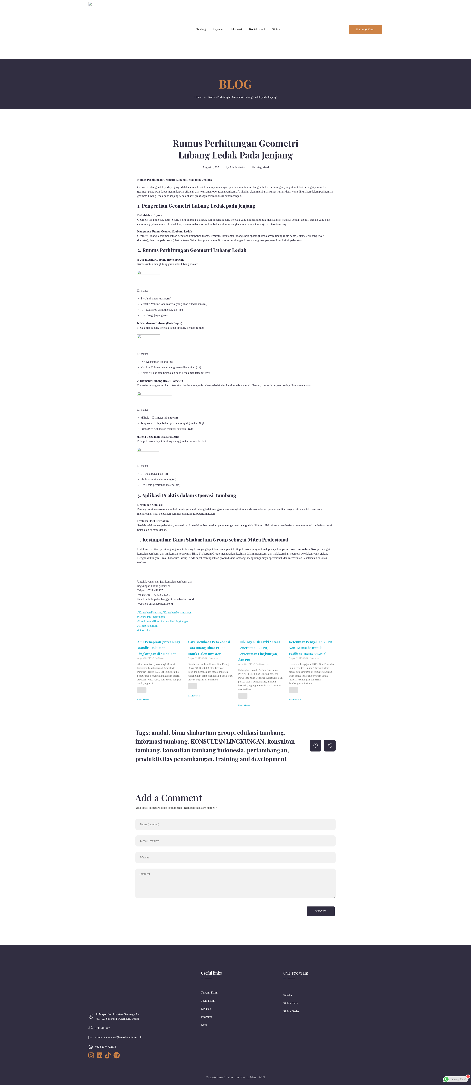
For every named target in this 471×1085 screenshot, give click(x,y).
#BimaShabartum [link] (147, 625)
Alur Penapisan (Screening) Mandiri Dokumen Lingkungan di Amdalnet (158, 648)
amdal (159, 732)
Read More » (143, 699)
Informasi (236, 29)
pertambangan (267, 750)
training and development (251, 759)
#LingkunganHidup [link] (148, 621)
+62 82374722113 (105, 1046)
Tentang (201, 29)
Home (198, 97)
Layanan (218, 29)
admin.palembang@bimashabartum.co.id (118, 1037)
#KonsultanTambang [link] (149, 612)
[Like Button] (141, 690)
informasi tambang (161, 741)
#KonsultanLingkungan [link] (151, 616)
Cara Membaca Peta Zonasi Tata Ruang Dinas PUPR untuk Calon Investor (209, 648)
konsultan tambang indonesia (203, 750)
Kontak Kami (257, 29)
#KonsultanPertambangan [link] (177, 612)
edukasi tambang (260, 732)
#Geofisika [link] (143, 630)
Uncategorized (260, 167)
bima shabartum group (202, 732)
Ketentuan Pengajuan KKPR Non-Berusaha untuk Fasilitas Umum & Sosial (310, 648)
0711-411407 (102, 1027)
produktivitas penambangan (174, 759)
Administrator (237, 167)
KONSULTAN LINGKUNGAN (227, 741)
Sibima (276, 29)
